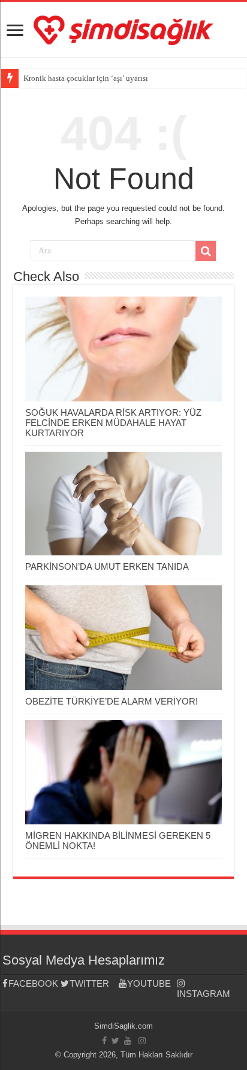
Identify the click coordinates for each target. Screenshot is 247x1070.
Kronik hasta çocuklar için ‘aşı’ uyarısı (85, 78)
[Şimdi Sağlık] (123, 28)
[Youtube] (127, 1040)
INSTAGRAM (203, 994)
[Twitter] (115, 1040)
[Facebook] (104, 1040)
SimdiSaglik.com (123, 1025)
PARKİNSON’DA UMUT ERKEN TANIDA (107, 566)
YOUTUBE (149, 983)
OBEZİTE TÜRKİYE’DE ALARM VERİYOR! (111, 701)
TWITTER (89, 983)
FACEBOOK (33, 983)
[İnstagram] (142, 1040)
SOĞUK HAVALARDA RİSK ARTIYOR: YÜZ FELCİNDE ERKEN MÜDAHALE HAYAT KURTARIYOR (113, 422)
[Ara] (205, 251)
